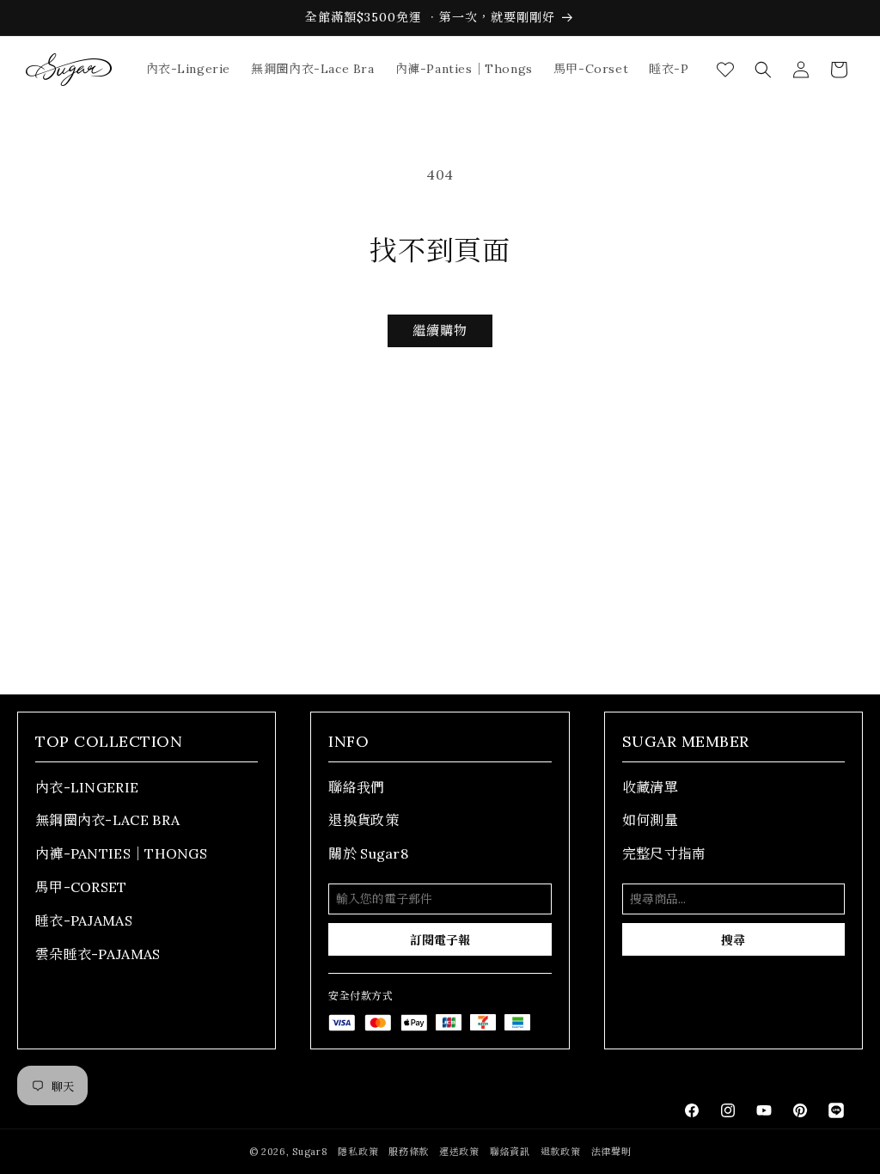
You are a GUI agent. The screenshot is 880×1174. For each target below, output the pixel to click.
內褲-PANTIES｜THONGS (121, 853)
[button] (763, 70)
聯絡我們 (356, 787)
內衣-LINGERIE (86, 787)
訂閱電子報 (440, 940)
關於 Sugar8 (368, 853)
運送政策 (459, 1152)
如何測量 (650, 820)
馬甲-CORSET (81, 887)
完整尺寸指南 (664, 853)
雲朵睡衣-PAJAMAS (98, 954)
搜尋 (733, 940)
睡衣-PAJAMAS (83, 920)
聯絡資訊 (510, 1152)
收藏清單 (650, 787)
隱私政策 (358, 1152)
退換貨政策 (363, 820)
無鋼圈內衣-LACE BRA (107, 820)
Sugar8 (309, 1152)
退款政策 (561, 1152)
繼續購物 (440, 330)
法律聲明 (611, 1152)
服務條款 (408, 1152)
